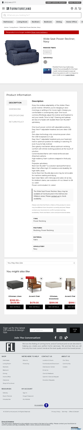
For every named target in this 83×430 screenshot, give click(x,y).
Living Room (22, 22)
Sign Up (75, 330)
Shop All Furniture (8, 383)
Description (15, 103)
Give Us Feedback (48, 373)
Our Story (66, 360)
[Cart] (79, 8)
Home (6, 27)
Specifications (16, 115)
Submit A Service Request (51, 376)
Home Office (71, 22)
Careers (65, 367)
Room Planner (7, 396)
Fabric (47, 52)
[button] (3, 9)
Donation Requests (48, 380)
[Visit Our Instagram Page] (61, 338)
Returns (25, 360)
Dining (59, 22)
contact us (55, 196)
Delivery (5, 393)
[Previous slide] (9, 288)
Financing (26, 363)
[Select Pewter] (45, 62)
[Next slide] (72, 288)
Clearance (6, 380)
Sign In (25, 393)
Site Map (64, 411)
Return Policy (16, 122)
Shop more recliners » (39, 32)
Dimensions (15, 109)
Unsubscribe (6, 399)
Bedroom (48, 22)
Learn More (69, 75)
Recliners (36, 22)
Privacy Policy (56, 411)
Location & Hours (48, 360)
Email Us (45, 370)
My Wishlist (26, 399)
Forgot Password (28, 396)
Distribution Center (49, 367)
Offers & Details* (74, 411)
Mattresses (8, 22)
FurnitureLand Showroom (51, 363)
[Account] (75, 8)
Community (67, 363)
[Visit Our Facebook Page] (56, 338)
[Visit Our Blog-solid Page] (66, 338)
